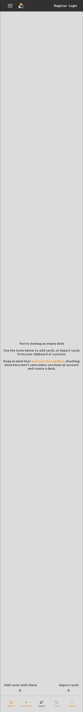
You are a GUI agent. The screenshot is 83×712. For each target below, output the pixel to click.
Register (60, 6)
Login (73, 6)
